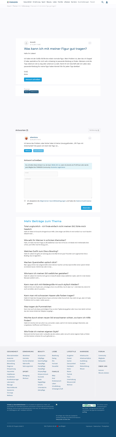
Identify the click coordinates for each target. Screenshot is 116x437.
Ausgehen (70, 355)
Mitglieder (102, 358)
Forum (92, 2)
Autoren (101, 370)
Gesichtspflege (42, 361)
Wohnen (69, 385)
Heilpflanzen (11, 374)
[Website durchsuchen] (102, 2)
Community (102, 355)
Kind (53, 378)
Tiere (68, 377)
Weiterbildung (84, 366)
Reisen (69, 371)
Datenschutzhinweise (83, 201)
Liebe (55, 2)
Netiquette (102, 361)
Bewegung (26, 375)
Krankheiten (11, 377)
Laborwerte (10, 382)
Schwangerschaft (57, 389)
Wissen (82, 369)
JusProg (84, 412)
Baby (53, 375)
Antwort (28, 179)
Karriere (74, 2)
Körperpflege (42, 371)
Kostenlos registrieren (58, 167)
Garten (69, 361)
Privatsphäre (105, 426)
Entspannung (11, 369)
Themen (15, 6)
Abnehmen (26, 355)
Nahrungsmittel (28, 366)
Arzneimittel (11, 361)
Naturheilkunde (12, 387)
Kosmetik (41, 377)
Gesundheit (28, 2)
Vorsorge (10, 393)
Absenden (86, 208)
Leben (54, 383)
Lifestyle (67, 2)
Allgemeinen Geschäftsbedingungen (53, 201)
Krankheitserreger (13, 379)
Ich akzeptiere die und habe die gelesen (59, 202)
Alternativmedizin (12, 355)
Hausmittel (10, 371)
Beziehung (55, 355)
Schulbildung (56, 386)
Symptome (10, 390)
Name (27, 172)
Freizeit (69, 358)
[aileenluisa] (27, 138)
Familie (60, 2)
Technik (69, 374)
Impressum (89, 426)
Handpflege (41, 366)
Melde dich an (56, 165)
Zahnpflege (41, 390)
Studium (82, 363)
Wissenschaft (71, 382)
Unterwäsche (42, 387)
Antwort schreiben (33, 79)
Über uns (103, 366)
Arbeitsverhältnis (85, 358)
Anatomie (10, 358)
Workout (25, 378)
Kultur (69, 369)
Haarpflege (41, 363)
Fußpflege (41, 358)
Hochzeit (55, 363)
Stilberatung (25, 6)
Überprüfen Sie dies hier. (63, 419)
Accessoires (41, 355)
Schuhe (40, 385)
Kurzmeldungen (83, 2)
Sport (43, 2)
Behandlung (11, 363)
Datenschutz (97, 426)
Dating (54, 358)
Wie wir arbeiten (104, 373)
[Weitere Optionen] (90, 43)
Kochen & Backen (28, 361)
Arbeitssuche (84, 355)
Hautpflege (41, 369)
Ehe (53, 361)
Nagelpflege (41, 382)
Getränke (26, 358)
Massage (10, 385)
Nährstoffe (26, 363)
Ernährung (36, 2)
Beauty (49, 2)
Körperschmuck (43, 374)
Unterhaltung (71, 379)
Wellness (10, 395)
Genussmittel (71, 363)
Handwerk (70, 366)
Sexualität (55, 366)
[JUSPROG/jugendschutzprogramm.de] (89, 405)
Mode (40, 379)
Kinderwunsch (56, 381)
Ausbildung (83, 361)
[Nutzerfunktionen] (107, 2)
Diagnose (10, 366)
